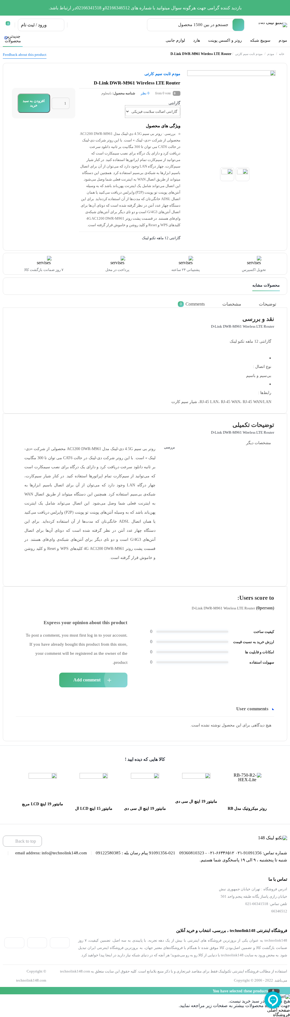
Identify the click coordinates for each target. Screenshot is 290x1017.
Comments (192, 304)
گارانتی (174, 103)
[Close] (1, 990)
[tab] (271, 304)
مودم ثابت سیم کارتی (249, 54)
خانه (281, 54)
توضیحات (267, 304)
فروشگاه (281, 1014)
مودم (270, 54)
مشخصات (231, 304)
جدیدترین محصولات (13, 38)
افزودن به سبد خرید (34, 103)
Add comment (87, 679)
